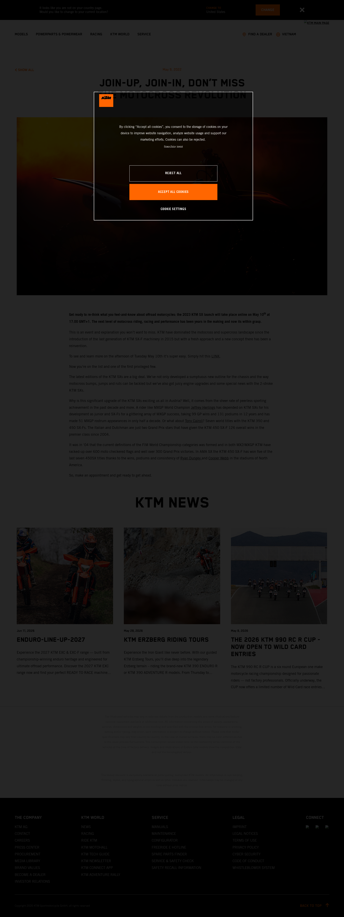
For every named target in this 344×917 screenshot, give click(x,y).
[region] (173, 156)
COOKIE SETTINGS (173, 209)
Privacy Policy (170, 146)
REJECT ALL (173, 173)
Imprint (180, 146)
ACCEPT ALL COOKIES (173, 192)
